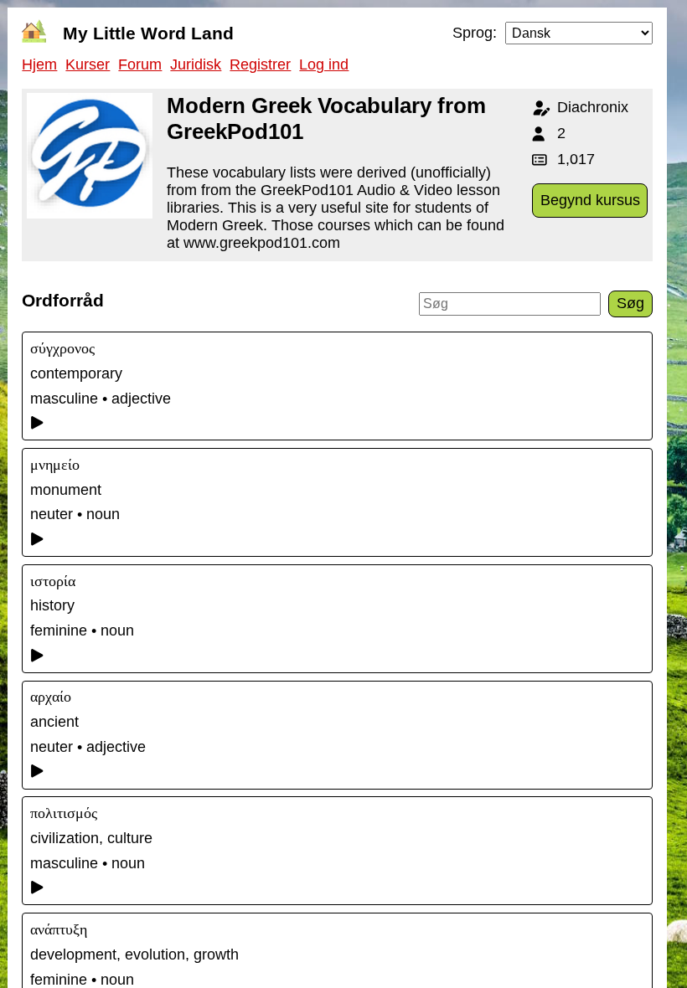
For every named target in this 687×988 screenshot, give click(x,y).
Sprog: (474, 32)
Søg (630, 303)
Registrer (260, 64)
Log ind (324, 64)
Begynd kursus (590, 200)
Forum (140, 64)
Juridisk (195, 64)
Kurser (87, 64)
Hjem (39, 64)
